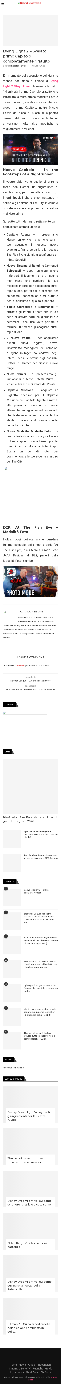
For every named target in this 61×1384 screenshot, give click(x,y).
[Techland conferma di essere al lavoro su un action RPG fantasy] (12, 863)
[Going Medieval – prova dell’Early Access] (12, 897)
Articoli (32, 1364)
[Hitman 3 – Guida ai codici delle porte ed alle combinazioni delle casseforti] (30, 1316)
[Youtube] (34, 1354)
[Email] (38, 1354)
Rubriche (38, 1368)
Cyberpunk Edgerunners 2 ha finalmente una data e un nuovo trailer (41, 988)
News (22, 1364)
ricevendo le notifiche (13, 1067)
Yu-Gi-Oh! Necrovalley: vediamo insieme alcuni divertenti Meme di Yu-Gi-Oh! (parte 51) (41, 940)
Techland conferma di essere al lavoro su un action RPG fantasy (41, 857)
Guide (48, 1368)
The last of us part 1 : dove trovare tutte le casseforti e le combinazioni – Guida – (39, 1036)
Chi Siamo (46, 1372)
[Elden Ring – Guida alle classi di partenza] (30, 1231)
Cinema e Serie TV (20, 1368)
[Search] (58, 4)
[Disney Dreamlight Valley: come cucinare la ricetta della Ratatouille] (30, 1273)
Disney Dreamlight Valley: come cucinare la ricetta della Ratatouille (29, 1285)
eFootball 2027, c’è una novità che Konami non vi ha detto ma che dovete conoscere (40, 964)
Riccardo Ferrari (18, 66)
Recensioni (44, 1364)
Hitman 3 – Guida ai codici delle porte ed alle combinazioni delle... (28, 1328)
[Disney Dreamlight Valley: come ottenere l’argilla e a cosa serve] (30, 1189)
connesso (20, 665)
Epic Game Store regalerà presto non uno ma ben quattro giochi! (41, 834)
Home (13, 1364)
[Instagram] (30, 1354)
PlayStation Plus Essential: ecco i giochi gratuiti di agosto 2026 (30, 819)
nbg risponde (16, 1372)
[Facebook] (23, 1354)
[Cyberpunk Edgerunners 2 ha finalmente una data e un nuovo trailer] (12, 993)
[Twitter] (27, 1354)
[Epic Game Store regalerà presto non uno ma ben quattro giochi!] (12, 839)
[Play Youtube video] (30, 149)
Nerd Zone (32, 1372)
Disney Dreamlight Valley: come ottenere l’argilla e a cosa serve (29, 1202)
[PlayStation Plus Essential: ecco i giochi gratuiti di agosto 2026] (30, 786)
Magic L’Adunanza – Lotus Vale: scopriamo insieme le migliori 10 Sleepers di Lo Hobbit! (40, 1012)
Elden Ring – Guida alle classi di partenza (28, 1245)
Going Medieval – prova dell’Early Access (36, 891)
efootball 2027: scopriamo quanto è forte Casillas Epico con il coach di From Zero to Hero (39, 918)
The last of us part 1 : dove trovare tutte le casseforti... (26, 1160)
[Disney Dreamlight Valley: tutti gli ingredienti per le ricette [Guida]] (30, 1104)
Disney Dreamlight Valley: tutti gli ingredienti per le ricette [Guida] (28, 1116)
